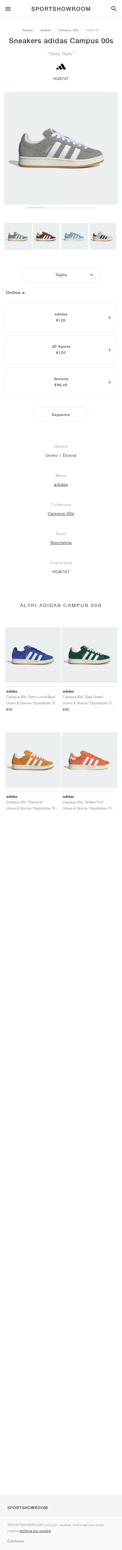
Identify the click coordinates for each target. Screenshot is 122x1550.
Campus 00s (69, 30)
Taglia (61, 275)
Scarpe (27, 30)
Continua (15, 1541)
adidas (46, 30)
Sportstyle (61, 542)
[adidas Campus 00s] (18, 236)
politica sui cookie (35, 1531)
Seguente (61, 415)
